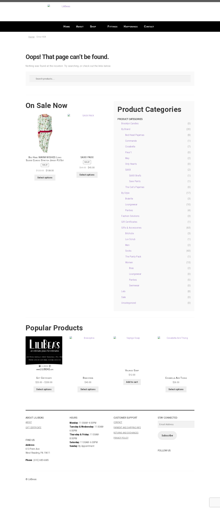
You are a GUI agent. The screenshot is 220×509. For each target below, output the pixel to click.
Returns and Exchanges (126, 433)
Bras (131, 268)
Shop (93, 26)
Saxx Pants (135, 181)
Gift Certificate (33, 427)
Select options (44, 177)
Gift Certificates (129, 221)
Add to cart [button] (132, 382)
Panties (129, 210)
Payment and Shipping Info (127, 427)
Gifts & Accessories (131, 227)
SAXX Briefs (135, 175)
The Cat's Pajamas (134, 187)
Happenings (131, 26)
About (80, 26)
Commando (131, 140)
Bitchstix (129, 233)
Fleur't (128, 152)
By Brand (125, 129)
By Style (125, 193)
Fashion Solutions (130, 216)
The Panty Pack (133, 256)
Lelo (123, 291)
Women (129, 262)
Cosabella (130, 146)
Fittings (112, 26)
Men (127, 245)
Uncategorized (128, 302)
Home (66, 26)
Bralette (129, 198)
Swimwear (134, 285)
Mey (127, 158)
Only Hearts (131, 163)
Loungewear (131, 204)
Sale (123, 297)
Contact (149, 26)
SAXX (128, 169)
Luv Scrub (130, 239)
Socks (128, 250)
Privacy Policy (121, 438)
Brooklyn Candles (130, 123)
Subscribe (167, 435)
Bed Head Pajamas (134, 135)
